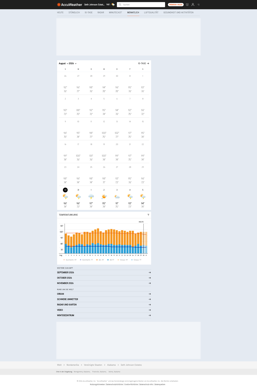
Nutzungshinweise (97, 384)
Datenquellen (160, 384)
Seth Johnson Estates (131, 365)
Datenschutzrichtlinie (114, 384)
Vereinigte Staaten (93, 365)
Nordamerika (73, 365)
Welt (59, 365)
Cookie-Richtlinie (131, 384)
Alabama (111, 365)
